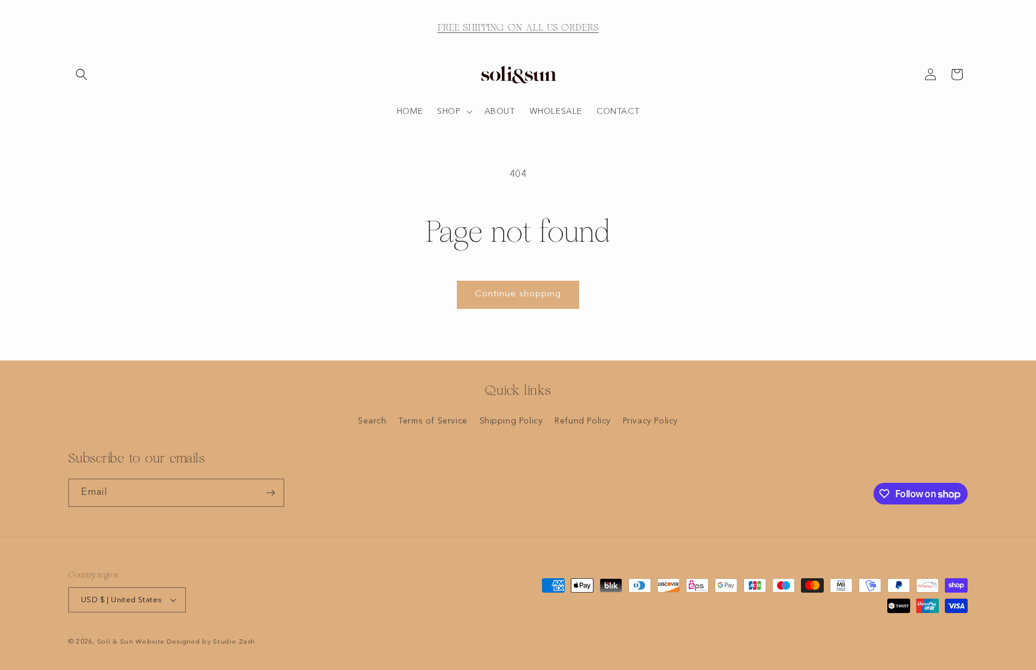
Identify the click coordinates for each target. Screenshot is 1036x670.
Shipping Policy (511, 421)
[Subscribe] (270, 493)
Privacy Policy (650, 421)
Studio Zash (234, 642)
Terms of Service (433, 421)
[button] (81, 74)
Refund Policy (583, 421)
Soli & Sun (115, 642)
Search (372, 421)
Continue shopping (518, 294)
